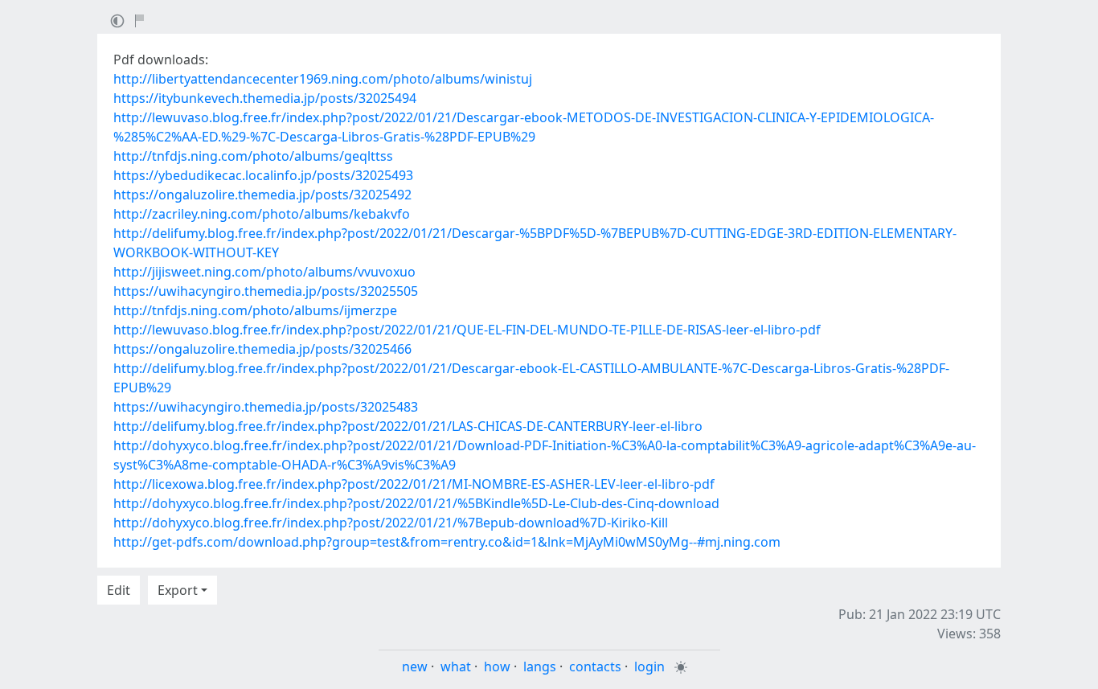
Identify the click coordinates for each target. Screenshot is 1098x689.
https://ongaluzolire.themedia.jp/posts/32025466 (262, 349)
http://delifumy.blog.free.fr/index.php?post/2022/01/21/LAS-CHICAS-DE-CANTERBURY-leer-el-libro (408, 426)
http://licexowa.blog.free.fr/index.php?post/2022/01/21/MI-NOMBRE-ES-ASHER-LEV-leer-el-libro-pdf (414, 484)
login (649, 666)
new (415, 666)
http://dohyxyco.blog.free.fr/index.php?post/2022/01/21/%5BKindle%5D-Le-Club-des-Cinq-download (416, 503)
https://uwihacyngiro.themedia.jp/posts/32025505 (265, 291)
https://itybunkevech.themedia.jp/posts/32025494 (264, 98)
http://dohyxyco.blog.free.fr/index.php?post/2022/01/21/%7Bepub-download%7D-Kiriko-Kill (390, 522)
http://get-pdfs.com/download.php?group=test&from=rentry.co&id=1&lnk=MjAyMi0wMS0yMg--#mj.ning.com (446, 542)
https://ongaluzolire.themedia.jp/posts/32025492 (262, 194)
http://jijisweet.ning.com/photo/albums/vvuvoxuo (264, 272)
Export (178, 590)
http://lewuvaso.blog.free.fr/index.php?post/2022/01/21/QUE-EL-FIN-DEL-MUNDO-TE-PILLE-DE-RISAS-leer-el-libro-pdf (467, 329)
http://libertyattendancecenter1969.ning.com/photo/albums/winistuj (322, 79)
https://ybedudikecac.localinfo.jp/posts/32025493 (263, 175)
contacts (595, 666)
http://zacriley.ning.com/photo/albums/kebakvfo (261, 214)
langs (539, 666)
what (455, 666)
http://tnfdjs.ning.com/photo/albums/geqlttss (253, 156)
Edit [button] (118, 590)
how (497, 666)
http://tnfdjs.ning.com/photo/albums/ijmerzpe (255, 310)
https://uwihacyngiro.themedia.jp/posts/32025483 (265, 407)
